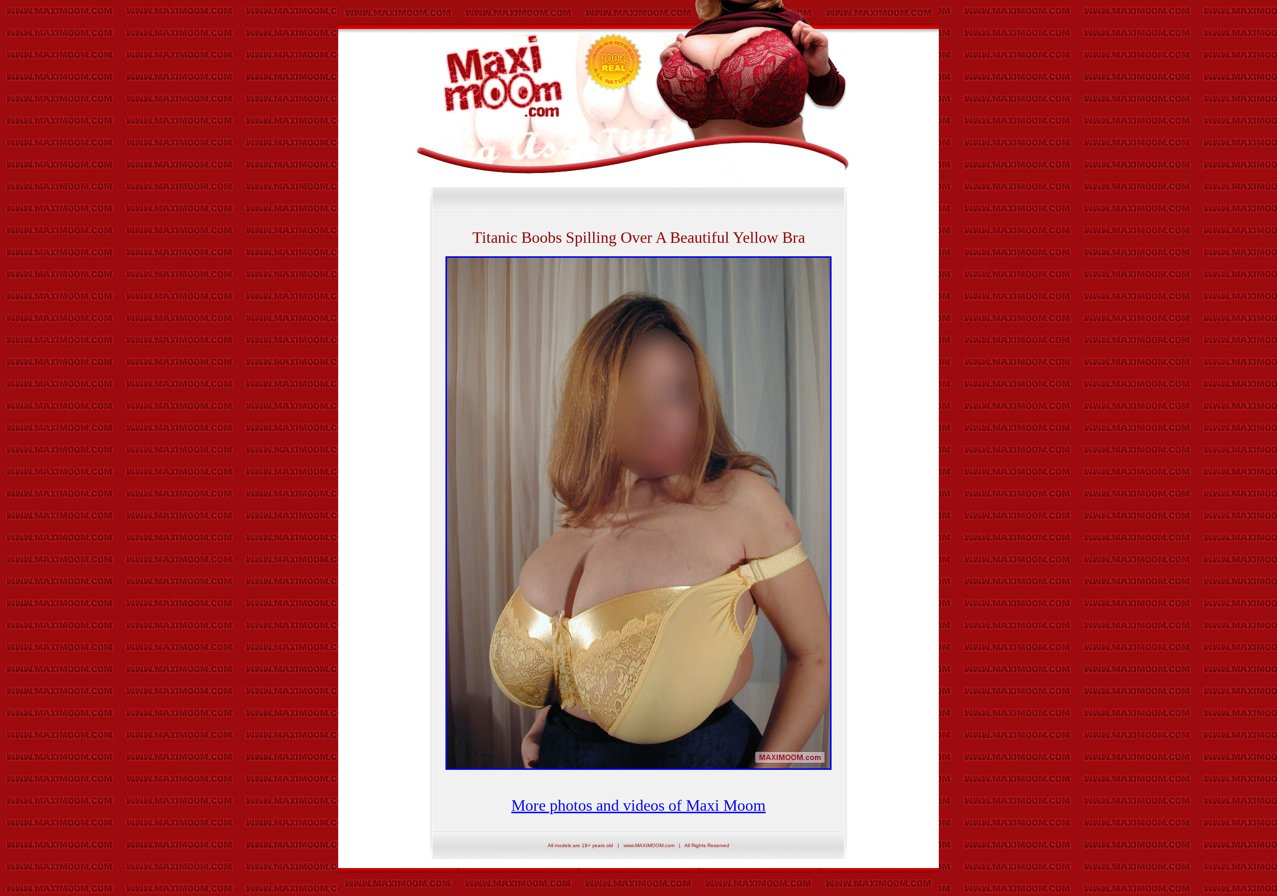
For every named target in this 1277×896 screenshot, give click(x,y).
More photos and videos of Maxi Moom (638, 805)
